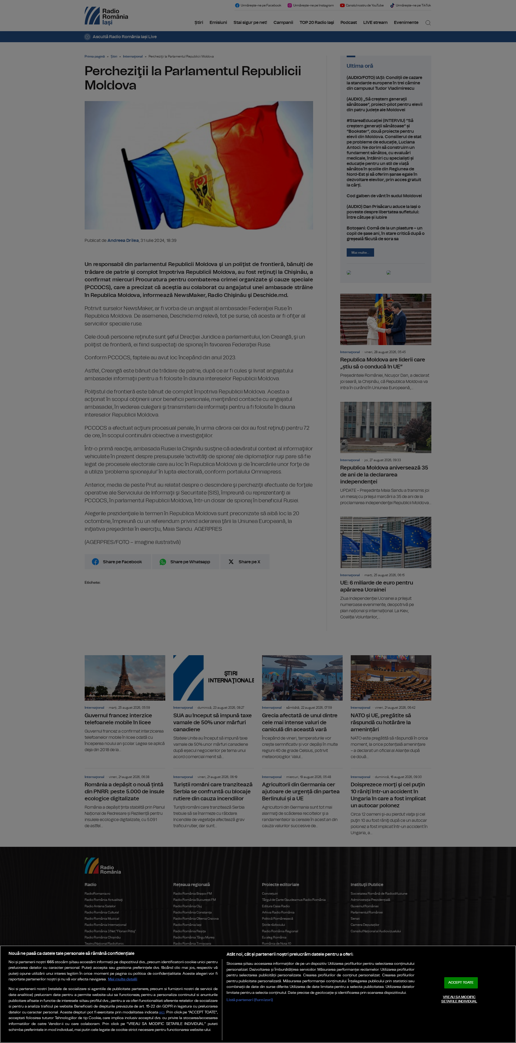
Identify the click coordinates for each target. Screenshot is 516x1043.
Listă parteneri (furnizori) (250, 1000)
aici (161, 1012)
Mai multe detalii (122, 979)
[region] (258, 994)
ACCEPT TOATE (461, 982)
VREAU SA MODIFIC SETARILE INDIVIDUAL (459, 999)
